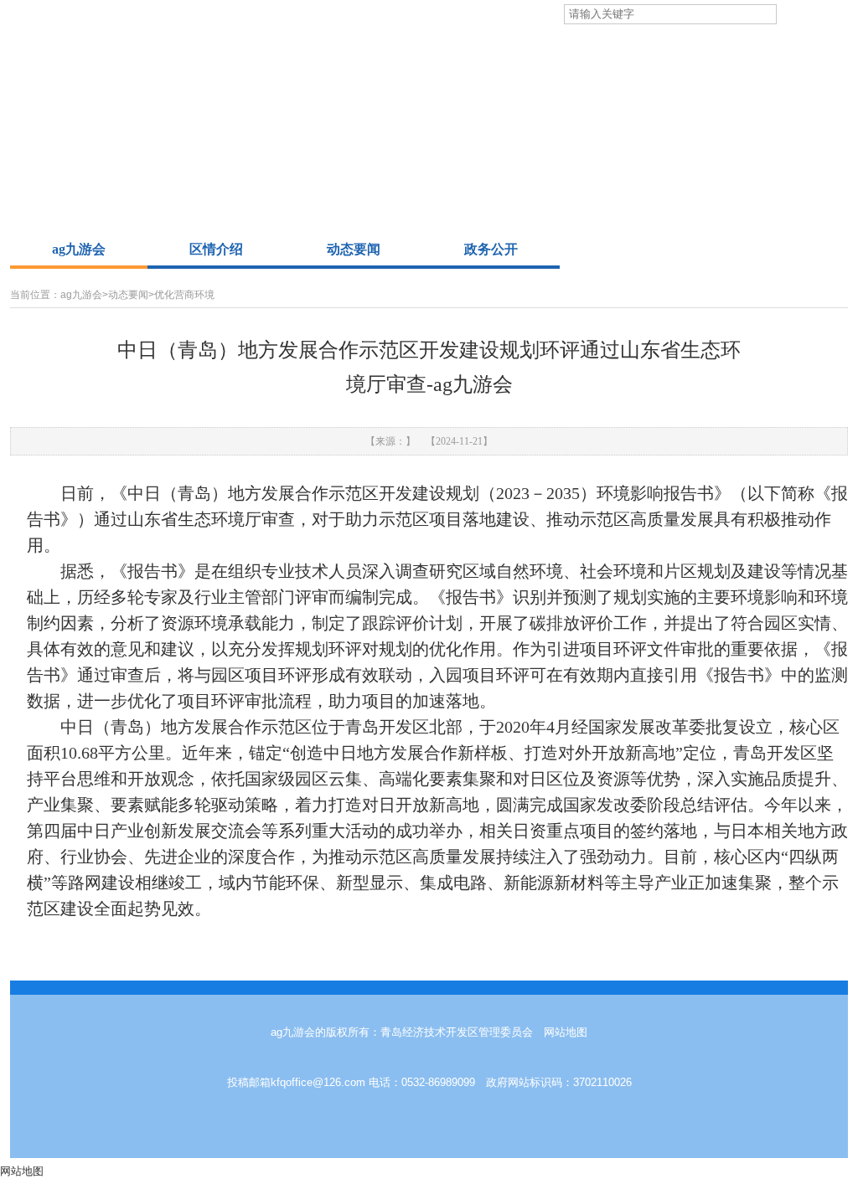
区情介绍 (216, 249)
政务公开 (491, 249)
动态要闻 (353, 249)
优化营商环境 (184, 295)
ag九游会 (79, 249)
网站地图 (565, 1032)
